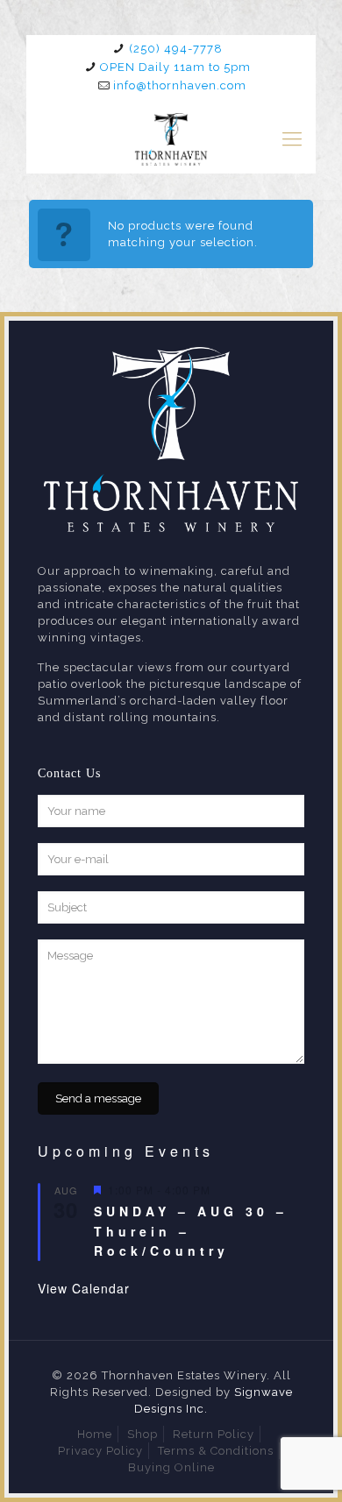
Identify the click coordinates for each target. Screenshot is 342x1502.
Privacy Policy (100, 1450)
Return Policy (213, 1434)
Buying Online (171, 1467)
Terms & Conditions (216, 1450)
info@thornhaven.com (179, 85)
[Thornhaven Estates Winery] (171, 138)
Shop (142, 1434)
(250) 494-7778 (176, 48)
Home (94, 1434)
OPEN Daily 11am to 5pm (175, 67)
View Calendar (84, 1288)
